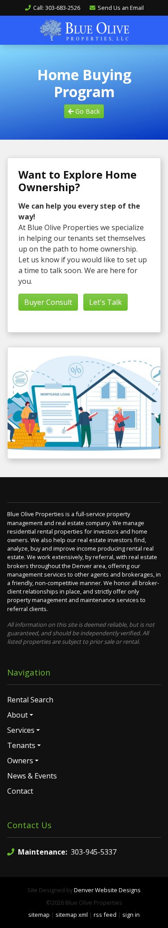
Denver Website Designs (107, 890)
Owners (20, 760)
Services (20, 730)
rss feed (105, 915)
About (17, 715)
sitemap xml (72, 915)
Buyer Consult (48, 302)
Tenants (21, 745)
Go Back (86, 111)
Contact (20, 791)
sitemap (39, 915)
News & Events (32, 776)
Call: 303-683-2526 (56, 8)
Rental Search (30, 700)
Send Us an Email (121, 8)
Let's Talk (105, 302)
